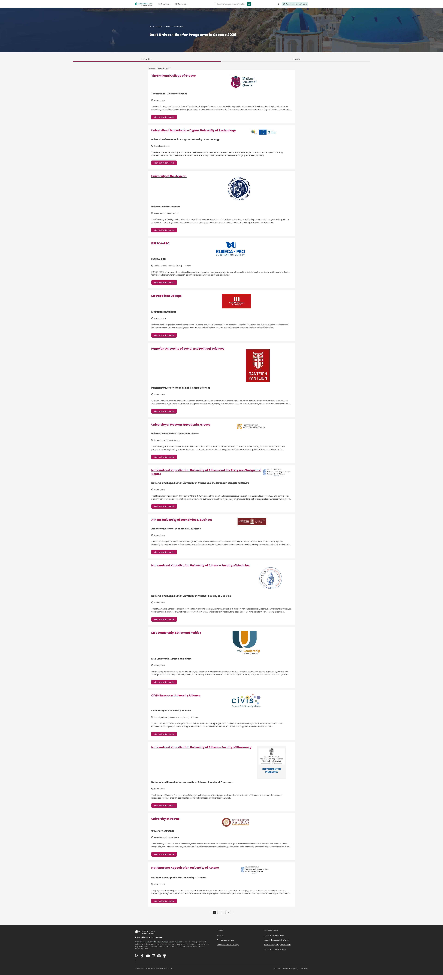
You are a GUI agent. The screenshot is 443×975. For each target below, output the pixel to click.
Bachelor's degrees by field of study (277, 944)
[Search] (249, 4)
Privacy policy (293, 968)
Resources (182, 4)
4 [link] (228, 912)
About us (220, 935)
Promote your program (225, 940)
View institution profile (164, 117)
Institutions (146, 59)
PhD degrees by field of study (275, 949)
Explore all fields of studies (274, 935)
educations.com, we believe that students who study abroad (159, 942)
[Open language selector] (279, 4)
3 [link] (223, 912)
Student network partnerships (228, 944)
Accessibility (304, 968)
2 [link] (219, 912)
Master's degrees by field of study (276, 940)
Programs (165, 4)
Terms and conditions (280, 968)
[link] (178, 26)
